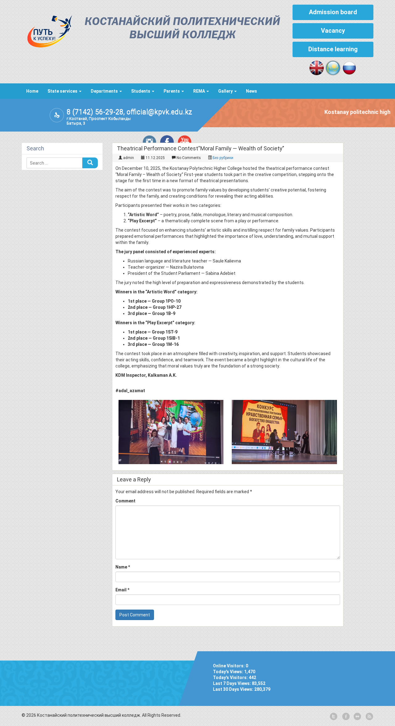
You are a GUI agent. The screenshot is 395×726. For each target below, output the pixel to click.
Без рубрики (223, 158)
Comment (125, 500)
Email (122, 589)
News (251, 91)
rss (368, 716)
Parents (172, 91)
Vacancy (333, 30)
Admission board (333, 12)
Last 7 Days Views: (232, 683)
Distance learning (333, 49)
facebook (345, 716)
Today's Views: (228, 671)
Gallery (226, 91)
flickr (357, 716)
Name (122, 566)
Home (32, 91)
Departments (105, 91)
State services (63, 91)
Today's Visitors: (231, 677)
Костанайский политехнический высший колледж (182, 28)
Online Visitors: (229, 666)
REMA (199, 91)
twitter (333, 716)
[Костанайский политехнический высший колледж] (47, 30)
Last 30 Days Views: (233, 689)
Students (141, 91)
